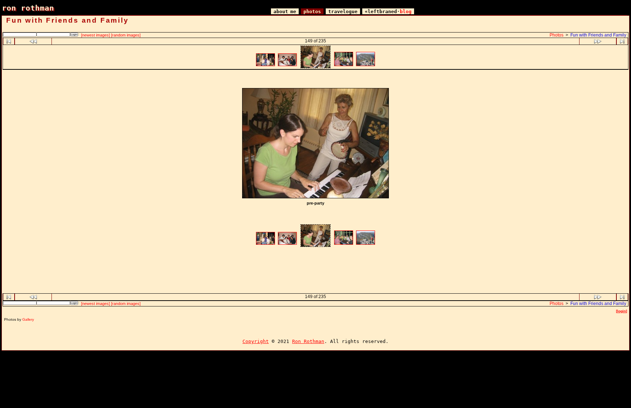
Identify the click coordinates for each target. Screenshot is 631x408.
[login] (621, 311)
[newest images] (95, 35)
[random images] (126, 35)
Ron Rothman (308, 341)
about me (285, 11)
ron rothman (28, 7)
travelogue (342, 11)
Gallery (28, 319)
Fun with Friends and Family (598, 35)
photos (312, 11)
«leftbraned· (388, 11)
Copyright (255, 341)
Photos (556, 35)
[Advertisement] (315, 80)
